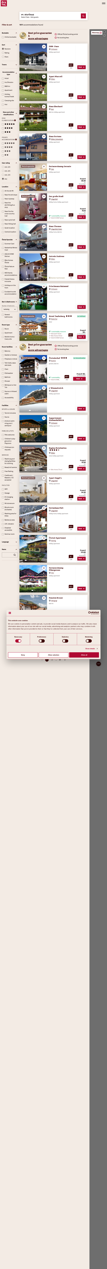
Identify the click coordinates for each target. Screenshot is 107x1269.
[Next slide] (43, 57)
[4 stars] (7, 128)
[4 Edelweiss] (7, 147)
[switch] (42, 641)
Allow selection (53, 655)
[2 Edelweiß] (5, 155)
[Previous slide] (23, 57)
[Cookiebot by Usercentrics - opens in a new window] (90, 613)
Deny (23, 655)
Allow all (84, 655)
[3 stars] (6, 132)
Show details (90, 648)
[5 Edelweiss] (8, 143)
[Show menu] (103, 3)
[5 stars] (8, 124)
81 (60, 660)
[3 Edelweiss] (6, 151)
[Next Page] (65, 660)
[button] (10, 33)
